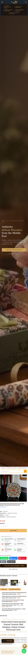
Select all (4, 589)
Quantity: (2, 523)
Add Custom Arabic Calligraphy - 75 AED (13, 565)
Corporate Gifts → (14, 253)
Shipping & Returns (12, 467)
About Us (3, 467)
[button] (13, 569)
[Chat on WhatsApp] (24, 651)
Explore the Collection (14, 249)
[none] (13, 488)
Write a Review (3, 506)
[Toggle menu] (2, 2)
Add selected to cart (14, 589)
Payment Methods (22, 467)
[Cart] (26, 2)
